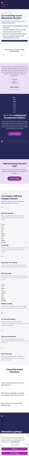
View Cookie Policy (15, 441)
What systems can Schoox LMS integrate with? (11, 404)
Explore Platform (14, 134)
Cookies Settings (14, 444)
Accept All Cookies (14, 453)
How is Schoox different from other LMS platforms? (12, 384)
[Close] (27, 435)
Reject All (14, 449)
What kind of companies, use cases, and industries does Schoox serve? (12, 394)
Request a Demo (14, 178)
